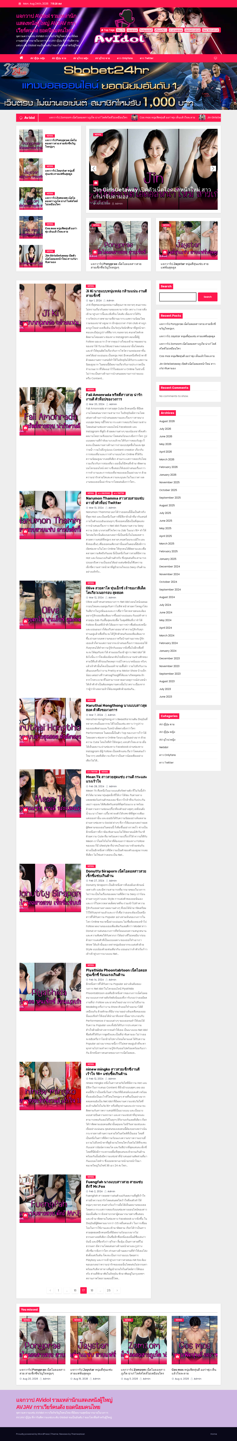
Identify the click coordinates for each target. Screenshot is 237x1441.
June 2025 (165, 521)
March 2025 (166, 543)
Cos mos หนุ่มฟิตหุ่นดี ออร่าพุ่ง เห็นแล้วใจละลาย (61, 230)
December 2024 (169, 566)
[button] (213, 168)
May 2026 (165, 444)
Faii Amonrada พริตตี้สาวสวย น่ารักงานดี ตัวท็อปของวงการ (114, 397)
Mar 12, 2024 (96, 597)
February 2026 (168, 467)
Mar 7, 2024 (96, 715)
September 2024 (170, 589)
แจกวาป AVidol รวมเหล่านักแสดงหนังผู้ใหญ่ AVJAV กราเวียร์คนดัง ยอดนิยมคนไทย (46, 23)
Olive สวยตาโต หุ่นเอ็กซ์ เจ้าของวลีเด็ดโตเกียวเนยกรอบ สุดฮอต (116, 590)
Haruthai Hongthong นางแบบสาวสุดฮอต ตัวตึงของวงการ (116, 707)
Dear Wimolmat (210, 30)
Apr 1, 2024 (95, 300)
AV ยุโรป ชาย (102, 58)
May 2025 (165, 528)
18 (92, 1290)
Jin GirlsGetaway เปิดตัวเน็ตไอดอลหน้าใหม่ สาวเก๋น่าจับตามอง (61, 259)
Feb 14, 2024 (96, 979)
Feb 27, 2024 (96, 880)
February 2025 (168, 551)
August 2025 (167, 505)
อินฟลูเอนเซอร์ (146, 30)
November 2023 (169, 666)
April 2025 (165, 536)
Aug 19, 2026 (103, 203)
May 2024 (165, 620)
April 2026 (165, 452)
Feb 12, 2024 (96, 1078)
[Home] (21, 58)
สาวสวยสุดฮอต (175, 30)
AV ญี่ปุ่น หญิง (37, 58)
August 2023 (167, 681)
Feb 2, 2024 (96, 1191)
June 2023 (165, 696)
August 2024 (167, 597)
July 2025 (165, 513)
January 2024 (168, 651)
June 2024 (165, 612)
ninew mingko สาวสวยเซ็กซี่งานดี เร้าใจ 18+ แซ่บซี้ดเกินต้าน (113, 1071)
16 (75, 1290)
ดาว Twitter (146, 58)
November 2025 (169, 482)
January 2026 (167, 475)
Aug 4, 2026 (182, 1378)
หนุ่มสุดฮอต (132, 30)
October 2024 (168, 582)
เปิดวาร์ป (120, 30)
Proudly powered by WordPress (33, 1434)
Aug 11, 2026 (131, 1378)
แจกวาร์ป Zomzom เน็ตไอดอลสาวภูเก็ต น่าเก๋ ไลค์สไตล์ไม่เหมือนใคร (61, 201)
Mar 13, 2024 (96, 507)
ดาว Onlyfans (125, 58)
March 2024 (166, 635)
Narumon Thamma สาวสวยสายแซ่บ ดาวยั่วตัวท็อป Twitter (115, 500)
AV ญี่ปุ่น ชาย (59, 58)
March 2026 (166, 459)
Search (166, 286)
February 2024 (168, 643)
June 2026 (165, 436)
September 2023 (170, 674)
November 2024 (169, 574)
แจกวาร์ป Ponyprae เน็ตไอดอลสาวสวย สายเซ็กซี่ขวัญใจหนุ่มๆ (61, 143)
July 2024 (165, 605)
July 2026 (165, 429)
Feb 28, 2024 (96, 786)
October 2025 (168, 490)
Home (214, 1434)
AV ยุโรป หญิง (80, 58)
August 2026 (167, 421)
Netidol (50, 136)
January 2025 (167, 559)
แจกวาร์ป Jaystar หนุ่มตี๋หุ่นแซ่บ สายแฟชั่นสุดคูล (59, 172)
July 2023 (165, 689)
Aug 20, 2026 (30, 1378)
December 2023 (169, 658)
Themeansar (78, 1434)
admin (119, 203)
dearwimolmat (192, 30)
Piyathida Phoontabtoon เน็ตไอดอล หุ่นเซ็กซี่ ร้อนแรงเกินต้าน (116, 972)
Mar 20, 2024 (96, 404)
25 (108, 1290)
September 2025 (170, 498)
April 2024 (165, 628)
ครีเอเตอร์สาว (161, 30)
